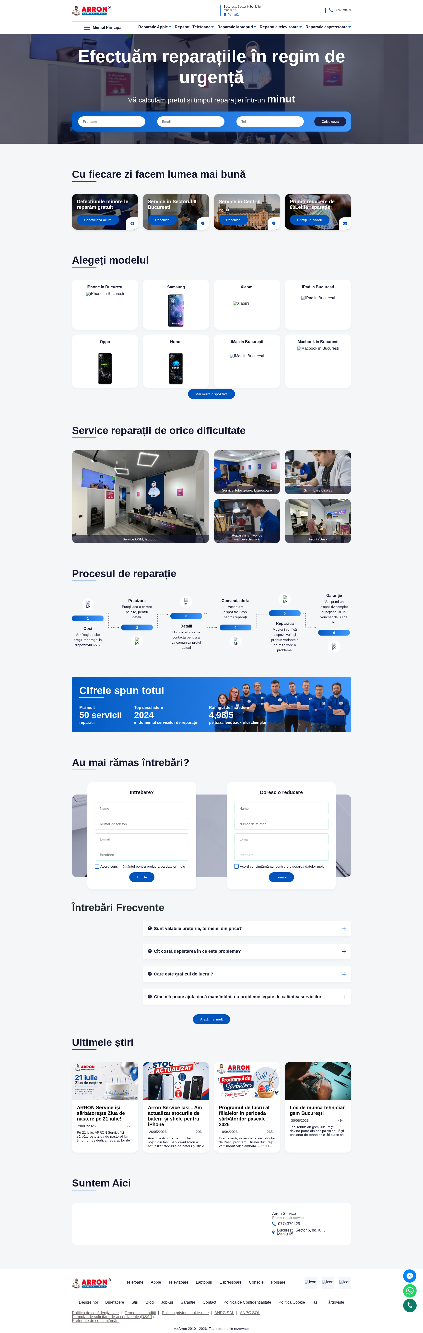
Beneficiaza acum (98, 220)
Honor (176, 342)
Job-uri (167, 1302)
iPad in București (318, 287)
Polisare (278, 1282)
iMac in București (247, 342)
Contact (209, 1302)
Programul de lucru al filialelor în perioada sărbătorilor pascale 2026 (244, 1116)
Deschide (162, 220)
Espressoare (231, 1282)
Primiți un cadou (309, 220)
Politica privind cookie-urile (185, 1313)
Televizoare (178, 1282)
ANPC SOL (250, 1313)
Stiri (134, 1302)
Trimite (142, 877)
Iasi (315, 1302)
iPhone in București (105, 287)
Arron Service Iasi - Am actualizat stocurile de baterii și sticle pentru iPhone (175, 1116)
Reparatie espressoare (327, 27)
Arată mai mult (211, 1019)
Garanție (187, 1302)
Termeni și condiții (140, 1313)
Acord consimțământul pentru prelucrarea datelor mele (142, 866)
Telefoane (134, 1282)
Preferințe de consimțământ (95, 1321)
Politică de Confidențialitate (247, 1302)
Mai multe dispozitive (211, 394)
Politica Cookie (292, 1302)
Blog (150, 1302)
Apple (156, 1282)
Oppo (105, 342)
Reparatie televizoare (279, 27)
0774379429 (342, 10)
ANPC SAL (224, 1313)
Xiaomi (247, 287)
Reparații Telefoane (193, 27)
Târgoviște (335, 1302)
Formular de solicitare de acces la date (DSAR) (113, 1317)
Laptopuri (204, 1282)
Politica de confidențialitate (95, 1313)
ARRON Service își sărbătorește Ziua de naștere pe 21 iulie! (101, 1113)
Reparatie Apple (153, 27)
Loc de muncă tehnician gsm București (318, 1110)
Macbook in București (318, 342)
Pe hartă (233, 14)
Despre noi (88, 1302)
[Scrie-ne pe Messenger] (409, 1276)
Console (256, 1282)
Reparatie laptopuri (235, 27)
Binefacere (114, 1302)
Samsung (176, 287)
